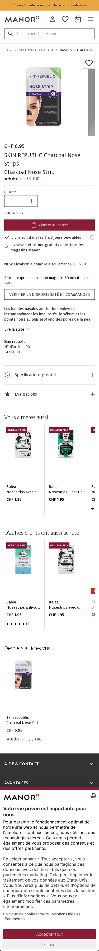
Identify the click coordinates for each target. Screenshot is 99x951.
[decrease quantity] (10, 201)
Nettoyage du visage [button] (36, 50)
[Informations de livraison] (92, 237)
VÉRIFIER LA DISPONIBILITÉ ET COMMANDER (49, 294)
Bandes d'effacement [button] (77, 50)
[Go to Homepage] (22, 19)
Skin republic (14, 341)
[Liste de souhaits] (89, 63)
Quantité (10, 192)
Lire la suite (14, 329)
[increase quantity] (31, 201)
